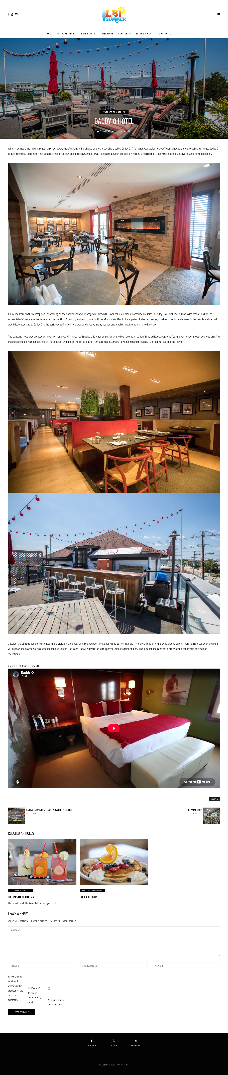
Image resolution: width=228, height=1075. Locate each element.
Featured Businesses (114, 112)
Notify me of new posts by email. (56, 1002)
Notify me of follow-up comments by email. (34, 995)
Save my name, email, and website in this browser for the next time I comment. (15, 988)
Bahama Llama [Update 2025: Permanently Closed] (49, 811)
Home (50, 33)
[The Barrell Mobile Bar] (42, 862)
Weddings (107, 33)
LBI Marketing (65, 33)
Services (123, 33)
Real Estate (88, 33)
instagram (136, 1045)
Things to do (144, 33)
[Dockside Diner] (114, 862)
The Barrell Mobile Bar (21, 897)
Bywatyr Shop (195, 811)
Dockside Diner (88, 897)
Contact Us (166, 33)
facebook (91, 1045)
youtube (114, 1045)
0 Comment (105, 131)
